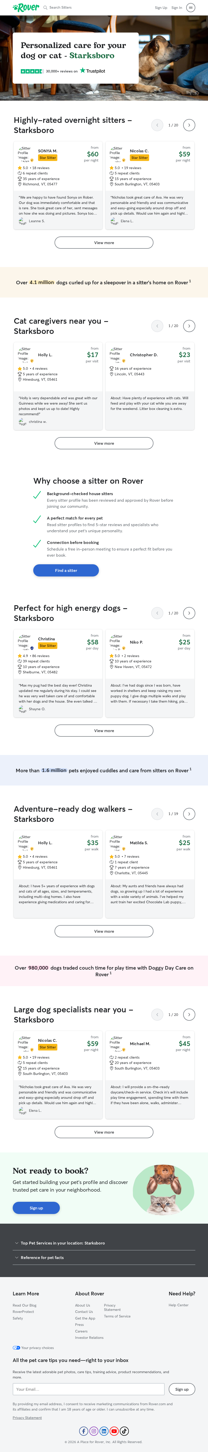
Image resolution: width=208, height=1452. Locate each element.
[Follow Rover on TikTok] (124, 1431)
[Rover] (26, 7)
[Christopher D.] (150, 386)
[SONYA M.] (58, 185)
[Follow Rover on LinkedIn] (104, 1431)
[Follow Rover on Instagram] (93, 1431)
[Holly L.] (58, 386)
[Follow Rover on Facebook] (83, 1431)
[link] (104, 242)
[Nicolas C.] (150, 185)
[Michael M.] (150, 1075)
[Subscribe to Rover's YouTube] (114, 1431)
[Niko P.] (150, 673)
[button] (190, 7)
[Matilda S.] (150, 874)
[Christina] (58, 673)
